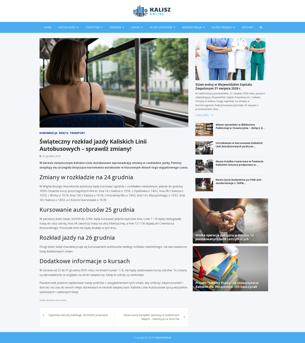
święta (63, 133)
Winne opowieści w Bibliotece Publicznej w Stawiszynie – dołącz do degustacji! (240, 128)
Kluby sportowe (161, 27)
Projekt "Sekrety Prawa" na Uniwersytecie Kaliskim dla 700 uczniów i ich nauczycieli (226, 285)
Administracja (192, 27)
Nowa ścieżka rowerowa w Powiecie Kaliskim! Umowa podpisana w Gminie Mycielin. (239, 164)
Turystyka (93, 27)
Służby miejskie (222, 27)
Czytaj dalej (202, 115)
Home (47, 27)
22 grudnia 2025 (51, 156)
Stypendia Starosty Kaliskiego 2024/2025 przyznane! (78, 315)
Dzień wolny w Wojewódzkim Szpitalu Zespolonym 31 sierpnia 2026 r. (223, 86)
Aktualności (67, 27)
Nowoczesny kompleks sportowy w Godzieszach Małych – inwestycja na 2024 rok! (151, 317)
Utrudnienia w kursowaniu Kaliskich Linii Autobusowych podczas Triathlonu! (239, 146)
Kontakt (247, 27)
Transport (77, 133)
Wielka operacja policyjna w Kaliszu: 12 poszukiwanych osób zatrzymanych (224, 237)
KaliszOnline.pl (163, 337)
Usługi (135, 27)
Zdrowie (115, 27)
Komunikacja (48, 133)
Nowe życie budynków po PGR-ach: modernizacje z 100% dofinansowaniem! (239, 183)
